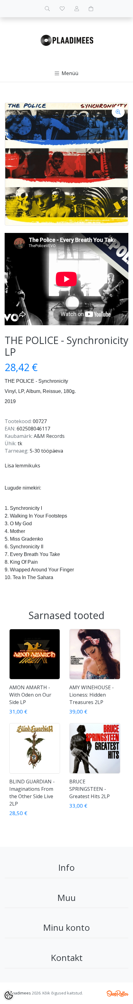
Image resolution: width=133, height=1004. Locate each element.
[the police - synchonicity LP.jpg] (66, 164)
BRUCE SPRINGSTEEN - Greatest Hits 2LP (89, 789)
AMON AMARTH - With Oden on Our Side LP (30, 695)
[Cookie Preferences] (8, 995)
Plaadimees (20, 993)
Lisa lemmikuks (22, 465)
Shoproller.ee (117, 993)
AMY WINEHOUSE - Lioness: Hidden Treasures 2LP (91, 695)
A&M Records (49, 436)
